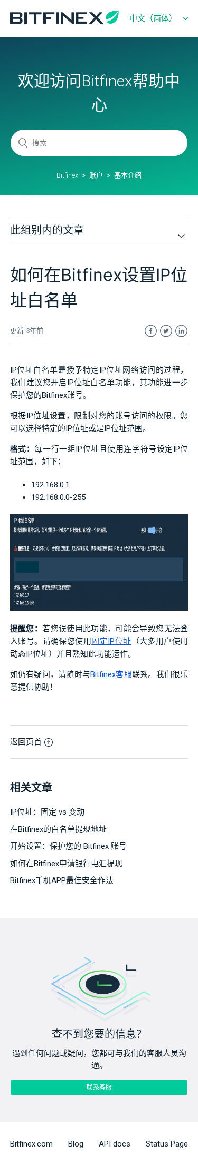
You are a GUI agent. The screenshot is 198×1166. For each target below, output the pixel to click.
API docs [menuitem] (114, 1144)
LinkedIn (181, 331)
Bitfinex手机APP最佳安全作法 (62, 880)
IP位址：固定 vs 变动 (47, 812)
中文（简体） (154, 18)
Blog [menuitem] (75, 1144)
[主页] (64, 21)
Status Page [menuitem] (167, 1144)
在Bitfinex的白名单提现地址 (58, 829)
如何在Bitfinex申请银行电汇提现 (66, 863)
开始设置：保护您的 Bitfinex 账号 (68, 846)
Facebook (150, 331)
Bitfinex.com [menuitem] (31, 1144)
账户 (96, 175)
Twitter (166, 331)
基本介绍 (128, 175)
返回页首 (26, 742)
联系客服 (99, 1087)
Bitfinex (67, 175)
